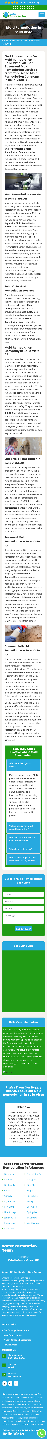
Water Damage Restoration (17, 1339)
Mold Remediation (13, 1335)
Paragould (32, 1179)
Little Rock (9, 1228)
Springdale (32, 1212)
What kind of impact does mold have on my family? (22, 859)
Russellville (32, 1195)
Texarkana (32, 1217)
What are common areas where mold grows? (22, 839)
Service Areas (10, 1344)
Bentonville (9, 1185)
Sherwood (32, 1206)
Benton (8, 1179)
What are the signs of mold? (20, 765)
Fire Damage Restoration (16, 1330)
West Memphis (34, 1223)
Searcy (30, 1201)
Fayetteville (9, 1201)
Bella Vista (15, 40)
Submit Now (23, 928)
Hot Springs (10, 1212)
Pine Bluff (31, 1185)
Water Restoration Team (19, 1248)
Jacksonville (10, 1217)
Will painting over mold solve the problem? (21, 828)
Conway (8, 1195)
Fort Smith (9, 1206)
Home (5, 40)
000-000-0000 (23, 7)
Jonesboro (9, 1223)
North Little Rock (35, 1174)
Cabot (7, 1190)
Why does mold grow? (20, 849)
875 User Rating (30, 2)
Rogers (30, 1190)
